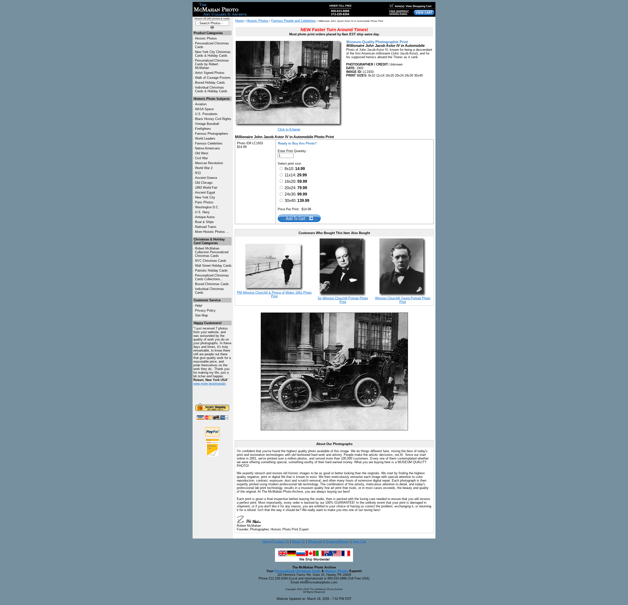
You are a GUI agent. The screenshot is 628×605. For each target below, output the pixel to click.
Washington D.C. (207, 207)
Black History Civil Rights (213, 119)
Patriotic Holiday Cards (211, 270)
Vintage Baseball (207, 124)
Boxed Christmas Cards (212, 284)
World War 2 (203, 168)
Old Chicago (203, 182)
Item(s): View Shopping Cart (413, 6)
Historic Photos (206, 38)
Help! (198, 305)
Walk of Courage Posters (213, 77)
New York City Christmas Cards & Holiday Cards (213, 53)
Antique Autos (205, 217)
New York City (205, 197)
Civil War (201, 158)
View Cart (359, 541)
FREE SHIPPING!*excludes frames (399, 12)
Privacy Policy (205, 310)
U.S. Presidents (206, 114)
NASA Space (204, 109)
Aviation (201, 104)
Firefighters (203, 129)
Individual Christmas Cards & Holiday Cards (211, 89)
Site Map (201, 315)
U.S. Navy (202, 212)
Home (239, 21)
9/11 (198, 173)
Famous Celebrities (208, 143)
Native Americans (207, 148)
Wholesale (315, 541)
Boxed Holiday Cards (210, 82)
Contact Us (281, 541)
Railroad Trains (205, 227)
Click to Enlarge (289, 129)
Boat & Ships (204, 222)
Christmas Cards (210, 261)
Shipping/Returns (337, 541)
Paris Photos (204, 202)
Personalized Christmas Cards (298, 571)
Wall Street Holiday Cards (213, 265)
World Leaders (205, 138)
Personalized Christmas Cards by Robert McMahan (212, 64)
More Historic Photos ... (212, 232)
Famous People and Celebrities (293, 21)
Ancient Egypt (205, 192)
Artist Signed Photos (209, 73)
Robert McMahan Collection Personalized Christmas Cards (211, 252)
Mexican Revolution (209, 163)
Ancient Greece (206, 178)
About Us (298, 541)
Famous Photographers (211, 133)
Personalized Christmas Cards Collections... (212, 277)
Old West (201, 153)
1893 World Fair (206, 187)
